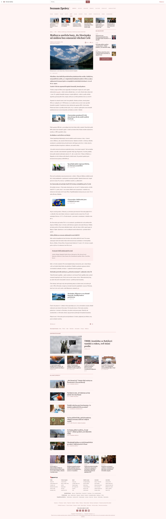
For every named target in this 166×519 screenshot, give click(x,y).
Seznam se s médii (76, 505)
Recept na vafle (85, 488)
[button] (54, 20)
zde (78, 288)
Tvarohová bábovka (86, 486)
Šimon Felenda (74, 396)
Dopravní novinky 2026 (109, 485)
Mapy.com (73, 493)
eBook (87, 42)
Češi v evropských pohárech (96, 493)
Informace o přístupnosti (94, 502)
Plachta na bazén (73, 495)
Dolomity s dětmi (97, 490)
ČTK (62, 42)
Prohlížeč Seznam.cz (62, 505)
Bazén (69, 495)
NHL (73, 490)
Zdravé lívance (85, 485)
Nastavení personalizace (103, 505)
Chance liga (74, 481)
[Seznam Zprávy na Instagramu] (83, 510)
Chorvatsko (77, 328)
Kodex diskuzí (83, 505)
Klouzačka (86, 495)
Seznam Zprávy (74, 384)
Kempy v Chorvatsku (98, 481)
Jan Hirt (62, 485)
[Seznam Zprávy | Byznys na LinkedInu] (89, 510)
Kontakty (73, 502)
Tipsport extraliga (75, 485)
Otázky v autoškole (109, 488)
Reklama (81, 502)
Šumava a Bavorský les (98, 485)
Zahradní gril (99, 495)
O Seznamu (61, 502)
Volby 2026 (52, 481)
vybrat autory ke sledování (54, 43)
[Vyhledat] (88, 2)
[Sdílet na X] (92, 324)
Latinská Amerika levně (98, 488)
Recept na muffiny (86, 483)
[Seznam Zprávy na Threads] (86, 510)
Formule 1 (73, 488)
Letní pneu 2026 (108, 481)
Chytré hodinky (100, 497)
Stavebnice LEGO (75, 497)
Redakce (77, 502)
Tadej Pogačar (63, 486)
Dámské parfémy (81, 497)
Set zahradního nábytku (92, 495)
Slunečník (82, 495)
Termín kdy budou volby (54, 486)
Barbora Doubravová (76, 408)
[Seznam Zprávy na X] (80, 510)
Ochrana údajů (86, 502)
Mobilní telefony (69, 497)
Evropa (82, 328)
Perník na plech (85, 490)
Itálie (67, 328)
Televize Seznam (69, 505)
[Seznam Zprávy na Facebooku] (77, 510)
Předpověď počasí (78, 493)
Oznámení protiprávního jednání (105, 502)
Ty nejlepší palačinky (86, 481)
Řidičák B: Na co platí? (109, 486)
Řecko (64, 328)
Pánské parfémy (105, 497)
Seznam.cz (161, 1)
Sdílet (92, 42)
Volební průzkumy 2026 (54, 483)
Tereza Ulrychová (55, 42)
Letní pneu (86, 497)
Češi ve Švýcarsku (97, 486)
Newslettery (89, 505)
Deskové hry (91, 497)
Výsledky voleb (52, 485)
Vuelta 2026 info (63, 481)
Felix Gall (62, 488)
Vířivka (102, 495)
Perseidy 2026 (84, 493)
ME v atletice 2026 (75, 486)
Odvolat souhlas (95, 505)
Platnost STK (108, 490)
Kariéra (65, 502)
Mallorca (87, 328)
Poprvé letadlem (97, 483)
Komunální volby (52, 490)
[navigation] (2, 2)
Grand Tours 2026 (64, 490)
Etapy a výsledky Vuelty (65, 483)
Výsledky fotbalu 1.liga (75, 483)
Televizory (95, 497)
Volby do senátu (52, 488)
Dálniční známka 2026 (109, 483)
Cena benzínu (89, 493)
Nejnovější (100, 31)
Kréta (60, 328)
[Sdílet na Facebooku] (90, 324)
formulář (58, 92)
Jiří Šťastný (73, 423)
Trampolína (78, 495)
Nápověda (69, 502)
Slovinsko (72, 328)
